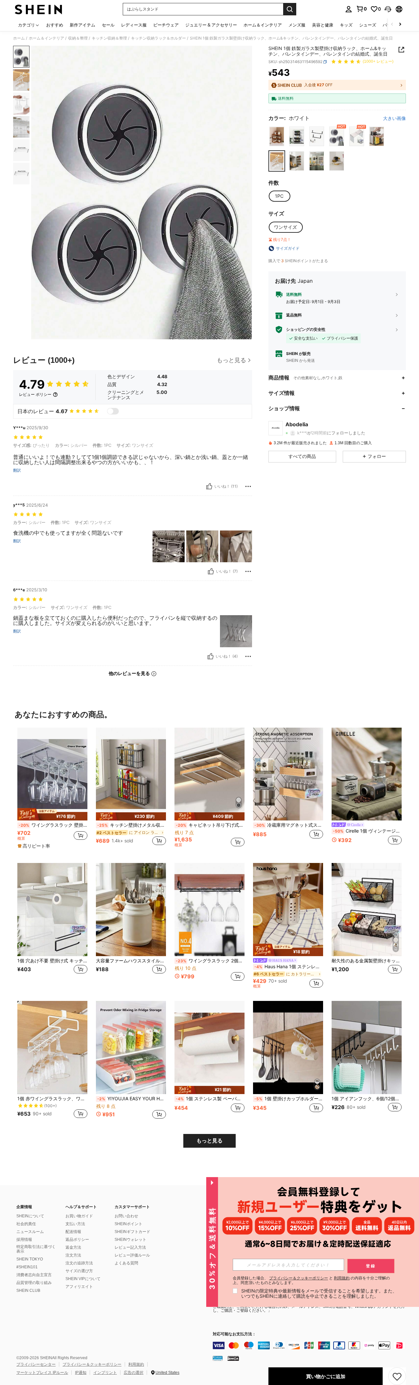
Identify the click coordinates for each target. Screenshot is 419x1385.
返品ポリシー (77, 1239)
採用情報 (24, 1239)
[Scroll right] (400, 24)
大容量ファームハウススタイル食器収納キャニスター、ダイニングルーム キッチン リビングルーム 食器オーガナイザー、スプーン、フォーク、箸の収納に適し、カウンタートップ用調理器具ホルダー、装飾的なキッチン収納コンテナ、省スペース (131, 960)
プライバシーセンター (36, 1364)
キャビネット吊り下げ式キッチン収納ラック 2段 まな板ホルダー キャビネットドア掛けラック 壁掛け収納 (210, 825)
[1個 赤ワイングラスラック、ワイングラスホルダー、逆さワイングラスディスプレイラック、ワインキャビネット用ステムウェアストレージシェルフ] (52, 1047)
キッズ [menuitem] (346, 24)
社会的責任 (26, 1224)
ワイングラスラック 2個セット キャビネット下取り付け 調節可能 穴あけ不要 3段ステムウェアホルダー (210, 960)
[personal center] (349, 9)
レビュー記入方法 (130, 1247)
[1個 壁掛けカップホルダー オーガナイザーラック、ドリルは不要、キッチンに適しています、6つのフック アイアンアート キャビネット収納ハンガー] (288, 1047)
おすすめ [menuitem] (54, 24)
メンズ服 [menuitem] (296, 24)
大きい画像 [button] (394, 118)
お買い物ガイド (79, 1216)
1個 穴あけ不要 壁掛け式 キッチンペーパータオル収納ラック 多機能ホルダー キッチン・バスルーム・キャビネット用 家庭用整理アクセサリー (52, 960)
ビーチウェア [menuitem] (166, 24)
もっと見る (209, 1140)
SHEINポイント (128, 1224)
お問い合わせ (126, 1216)
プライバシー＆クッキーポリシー (92, 1364)
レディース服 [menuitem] (134, 24)
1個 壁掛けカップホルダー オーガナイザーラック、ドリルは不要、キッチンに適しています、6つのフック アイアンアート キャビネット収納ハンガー (288, 1098)
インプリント (105, 1372)
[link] (361, 9)
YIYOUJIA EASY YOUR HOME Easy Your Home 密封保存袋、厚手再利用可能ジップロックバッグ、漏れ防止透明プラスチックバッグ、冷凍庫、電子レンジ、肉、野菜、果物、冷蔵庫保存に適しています (131, 1098)
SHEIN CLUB (28, 1290)
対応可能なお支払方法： (234, 1334)
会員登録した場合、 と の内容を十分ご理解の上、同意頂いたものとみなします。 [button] (311, 1280)
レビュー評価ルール (132, 1255)
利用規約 (136, 1364)
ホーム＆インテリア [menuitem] (263, 24)
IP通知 (80, 1372)
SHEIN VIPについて (82, 1278)
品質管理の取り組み (34, 1282)
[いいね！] (209, 486)
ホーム (19, 38)
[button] (388, 9)
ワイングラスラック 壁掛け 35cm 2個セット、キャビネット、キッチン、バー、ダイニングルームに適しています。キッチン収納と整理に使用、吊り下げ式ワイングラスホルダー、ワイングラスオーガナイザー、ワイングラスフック (53, 825)
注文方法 (73, 1255)
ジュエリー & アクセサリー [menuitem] (211, 24)
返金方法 (73, 1247)
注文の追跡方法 (79, 1263)
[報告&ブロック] (248, 486)
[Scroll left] (392, 24)
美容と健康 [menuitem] (322, 24)
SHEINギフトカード (132, 1231)
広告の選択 (133, 1372)
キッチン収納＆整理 (109, 38)
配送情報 (73, 1231)
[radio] (276, 136)
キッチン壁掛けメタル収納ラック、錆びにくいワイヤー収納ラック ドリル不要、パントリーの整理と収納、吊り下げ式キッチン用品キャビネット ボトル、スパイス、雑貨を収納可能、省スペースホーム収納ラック (131, 825)
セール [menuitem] (108, 24)
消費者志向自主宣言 (34, 1275)
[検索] (289, 9)
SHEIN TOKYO (29, 1259)
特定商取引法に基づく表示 (36, 1249)
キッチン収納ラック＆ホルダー (158, 38)
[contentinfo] (311, 1345)
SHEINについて (30, 1216)
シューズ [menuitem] (367, 24)
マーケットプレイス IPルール (42, 1372)
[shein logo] (38, 9)
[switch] (113, 411)
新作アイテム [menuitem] (82, 24)
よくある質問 (126, 1263)
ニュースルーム (30, 1231)
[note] (52, 814)
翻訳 (17, 470)
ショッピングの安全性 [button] (305, 329)
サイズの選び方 (79, 1271)
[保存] (397, 1376)
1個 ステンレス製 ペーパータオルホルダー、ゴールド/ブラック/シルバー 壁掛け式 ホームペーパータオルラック (210, 1098)
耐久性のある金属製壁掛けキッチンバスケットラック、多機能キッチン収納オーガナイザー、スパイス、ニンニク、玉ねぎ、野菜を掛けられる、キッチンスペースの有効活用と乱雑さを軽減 (367, 960)
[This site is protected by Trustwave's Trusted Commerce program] (218, 1358)
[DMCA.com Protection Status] (233, 1358)
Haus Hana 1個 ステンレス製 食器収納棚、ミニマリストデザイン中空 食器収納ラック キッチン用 (288, 966)
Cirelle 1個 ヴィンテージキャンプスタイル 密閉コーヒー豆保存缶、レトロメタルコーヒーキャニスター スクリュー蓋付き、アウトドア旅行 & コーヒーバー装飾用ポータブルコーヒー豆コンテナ (367, 831)
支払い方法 (75, 1224)
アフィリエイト (79, 1286)
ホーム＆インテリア (46, 38)
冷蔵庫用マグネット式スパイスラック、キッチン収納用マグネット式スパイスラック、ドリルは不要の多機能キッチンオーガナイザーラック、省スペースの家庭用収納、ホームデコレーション (288, 825)
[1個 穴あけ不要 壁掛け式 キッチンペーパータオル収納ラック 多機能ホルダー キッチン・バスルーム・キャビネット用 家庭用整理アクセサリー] (52, 909)
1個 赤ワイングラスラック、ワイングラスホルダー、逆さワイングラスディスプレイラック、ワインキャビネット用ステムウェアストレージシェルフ (52, 1098)
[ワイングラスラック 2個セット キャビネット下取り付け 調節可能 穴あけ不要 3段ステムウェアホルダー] (209, 909)
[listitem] (52, 790)
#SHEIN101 (27, 1267)
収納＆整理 (78, 38)
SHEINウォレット (130, 1239)
